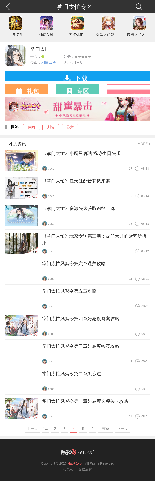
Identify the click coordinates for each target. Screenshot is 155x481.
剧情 (50, 127)
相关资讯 (17, 143)
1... (45, 429)
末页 (105, 429)
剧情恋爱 (48, 63)
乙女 (70, 127)
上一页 (32, 429)
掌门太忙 (40, 49)
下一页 (122, 429)
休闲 (31, 127)
